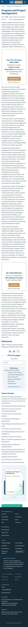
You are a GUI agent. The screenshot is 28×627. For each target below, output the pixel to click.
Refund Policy (18, 576)
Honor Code (4, 579)
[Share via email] (14, 351)
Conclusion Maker (6, 543)
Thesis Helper (18, 548)
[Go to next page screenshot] (19, 497)
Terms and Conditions (7, 574)
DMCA (16, 579)
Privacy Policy (18, 574)
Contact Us (18, 522)
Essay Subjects (5, 529)
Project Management (18, 19)
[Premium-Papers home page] (4, 2)
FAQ (3, 522)
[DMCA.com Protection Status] (4, 618)
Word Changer (19, 543)
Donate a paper (5, 535)
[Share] (18, 351)
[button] (14, 363)
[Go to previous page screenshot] (8, 497)
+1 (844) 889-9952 (6, 589)
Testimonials (5, 516)
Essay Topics (5, 532)
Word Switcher (5, 548)
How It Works (5, 519)
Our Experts (18, 516)
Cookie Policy (5, 576)
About (16, 519)
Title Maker (4, 545)
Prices (16, 514)
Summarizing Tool (19, 545)
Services (4, 514)
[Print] (10, 351)
